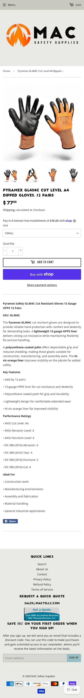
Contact (42, 574)
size (5, 225)
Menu (11, 5)
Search (42, 564)
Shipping (9, 210)
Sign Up (74, 658)
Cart (78, 5)
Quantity (8, 243)
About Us (42, 569)
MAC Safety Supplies (43, 676)
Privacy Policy (42, 579)
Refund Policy (42, 584)
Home (6, 71)
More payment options (42, 285)
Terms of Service (42, 589)
